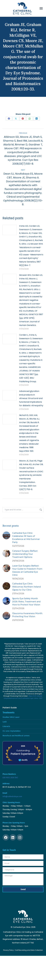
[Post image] (10, 230)
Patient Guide (10, 707)
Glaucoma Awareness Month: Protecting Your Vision (27, 615)
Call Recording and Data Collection (29, 950)
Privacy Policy (8, 950)
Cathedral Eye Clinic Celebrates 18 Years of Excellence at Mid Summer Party (26, 537)
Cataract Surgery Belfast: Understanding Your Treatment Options (25, 554)
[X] (16, 118)
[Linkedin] (13, 837)
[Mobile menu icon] (41, 8)
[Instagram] (20, 837)
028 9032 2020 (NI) (10, 777)
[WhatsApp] (29, 118)
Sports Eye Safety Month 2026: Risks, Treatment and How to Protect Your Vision (26, 601)
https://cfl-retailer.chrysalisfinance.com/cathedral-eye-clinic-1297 (23, 697)
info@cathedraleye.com (12, 796)
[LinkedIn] (36, 118)
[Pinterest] (23, 118)
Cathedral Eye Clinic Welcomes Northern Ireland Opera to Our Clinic (26, 586)
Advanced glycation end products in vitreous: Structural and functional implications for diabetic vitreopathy (31, 398)
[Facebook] (9, 118)
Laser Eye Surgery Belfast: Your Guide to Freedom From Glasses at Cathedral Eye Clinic (27, 570)
